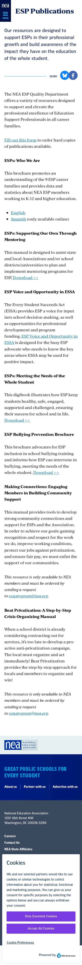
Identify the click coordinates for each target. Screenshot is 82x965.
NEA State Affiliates (18, 849)
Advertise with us (65, 786)
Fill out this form (20, 140)
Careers (10, 836)
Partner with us (35, 786)
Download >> (25, 277)
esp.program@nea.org (28, 595)
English (18, 212)
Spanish (18, 219)
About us (10, 786)
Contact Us (12, 842)
